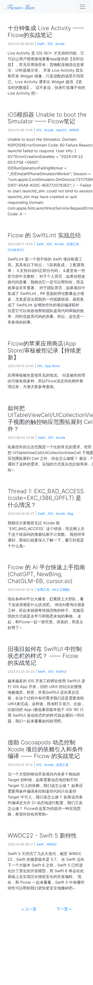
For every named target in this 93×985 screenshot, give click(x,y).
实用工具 (73, 244)
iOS (49, 44)
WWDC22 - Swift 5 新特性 (42, 835)
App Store (52, 366)
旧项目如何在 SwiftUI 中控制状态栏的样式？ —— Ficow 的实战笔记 (45, 655)
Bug (70, 513)
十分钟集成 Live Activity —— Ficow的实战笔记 (46, 31)
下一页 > (64, 909)
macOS (61, 130)
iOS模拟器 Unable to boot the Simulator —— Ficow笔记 (47, 118)
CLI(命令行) (16, 250)
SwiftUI (61, 671)
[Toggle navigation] (82, 6)
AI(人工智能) (61, 589)
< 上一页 (28, 909)
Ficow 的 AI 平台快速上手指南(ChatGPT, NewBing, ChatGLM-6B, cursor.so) (46, 574)
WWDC (74, 130)
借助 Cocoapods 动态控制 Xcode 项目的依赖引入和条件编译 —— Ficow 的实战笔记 (45, 749)
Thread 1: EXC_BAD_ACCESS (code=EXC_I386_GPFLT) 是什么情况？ (46, 498)
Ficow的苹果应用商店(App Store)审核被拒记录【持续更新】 (44, 350)
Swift (41, 44)
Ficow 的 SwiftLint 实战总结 (44, 235)
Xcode (59, 44)
